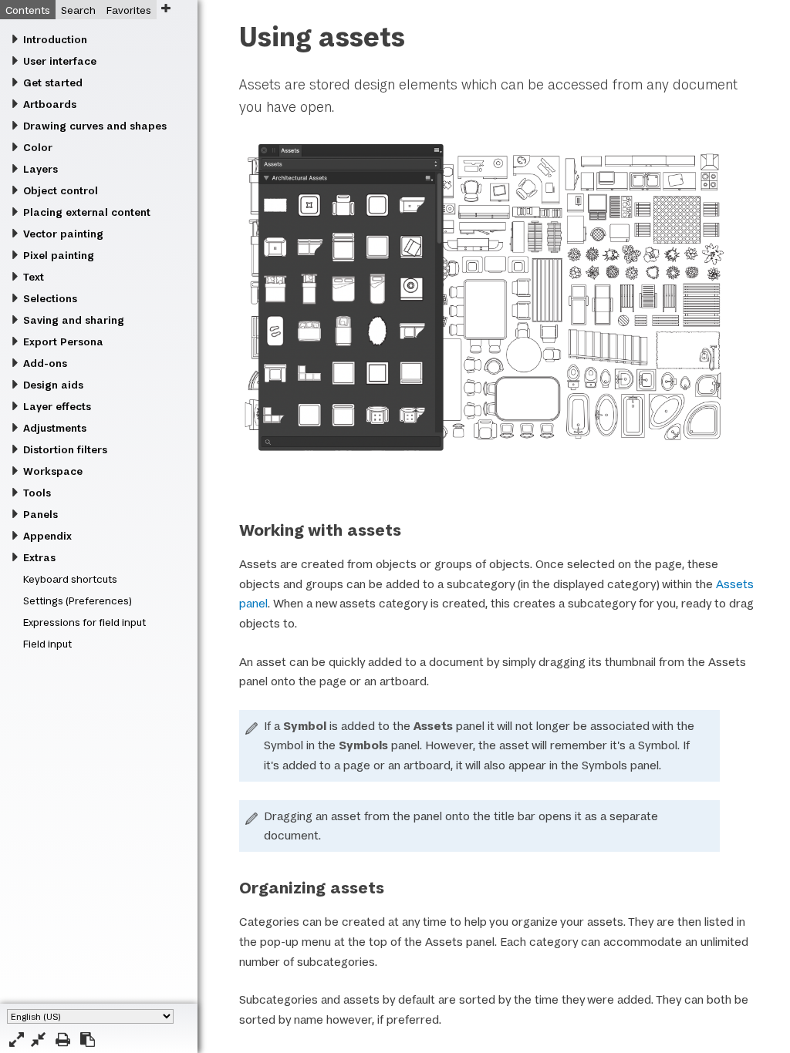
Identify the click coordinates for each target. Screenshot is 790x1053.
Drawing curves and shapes (95, 126)
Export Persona (63, 341)
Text (33, 277)
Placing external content (86, 212)
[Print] (63, 1039)
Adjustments (54, 428)
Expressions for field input (84, 622)
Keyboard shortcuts (70, 579)
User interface (59, 61)
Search (78, 10)
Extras (39, 557)
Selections (50, 298)
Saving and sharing (73, 320)
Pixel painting (58, 255)
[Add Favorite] (165, 8)
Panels (40, 514)
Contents (27, 10)
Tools (37, 493)
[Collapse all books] (38, 1039)
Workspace (53, 471)
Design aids (53, 385)
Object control (60, 190)
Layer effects (57, 406)
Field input (47, 644)
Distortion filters (65, 449)
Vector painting (63, 234)
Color (37, 147)
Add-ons (45, 363)
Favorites (128, 10)
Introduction (55, 39)
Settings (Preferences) (77, 600)
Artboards (49, 104)
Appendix (47, 536)
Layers (40, 169)
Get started (53, 82)
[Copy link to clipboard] (87, 1039)
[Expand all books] (16, 1039)
